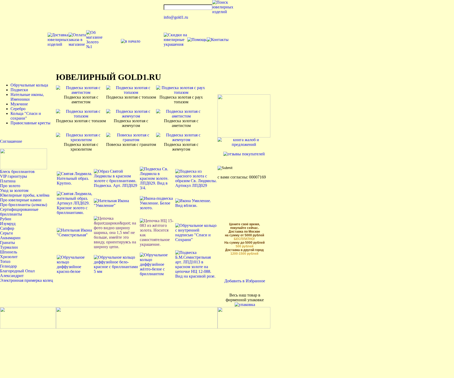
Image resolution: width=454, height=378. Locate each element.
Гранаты (7, 242)
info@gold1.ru (176, 17)
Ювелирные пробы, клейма (24, 195)
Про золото (10, 185)
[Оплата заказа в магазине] (77, 44)
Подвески (19, 90)
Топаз (5, 261)
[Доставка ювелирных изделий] (58, 44)
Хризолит (9, 256)
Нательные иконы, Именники (27, 96)
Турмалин (9, 247)
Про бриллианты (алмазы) (23, 204)
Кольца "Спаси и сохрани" (26, 115)
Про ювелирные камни (21, 200)
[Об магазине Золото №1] (94, 46)
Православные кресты (30, 123)
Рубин (5, 219)
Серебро (18, 108)
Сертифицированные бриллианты (19, 211)
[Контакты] (218, 39)
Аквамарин (10, 238)
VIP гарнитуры (13, 176)
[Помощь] (197, 39)
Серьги (6, 233)
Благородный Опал (17, 271)
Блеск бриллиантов (17, 171)
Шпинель (8, 252)
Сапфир (7, 228)
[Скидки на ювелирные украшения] (175, 44)
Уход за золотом (14, 190)
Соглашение (11, 141)
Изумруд (8, 223)
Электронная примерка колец (26, 280)
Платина (8, 181)
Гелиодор (8, 266)
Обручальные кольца (29, 85)
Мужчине (19, 104)
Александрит (12, 275)
